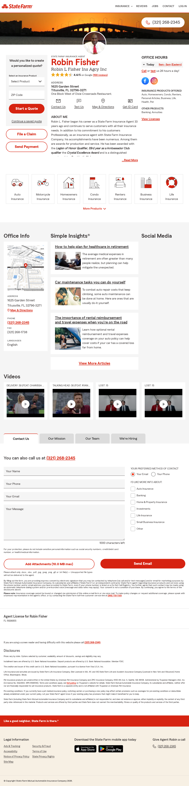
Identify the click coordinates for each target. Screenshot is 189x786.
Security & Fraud (41, 746)
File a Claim (26, 134)
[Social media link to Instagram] (154, 81)
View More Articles (94, 363)
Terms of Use (39, 751)
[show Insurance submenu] (131, 6)
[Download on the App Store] (85, 748)
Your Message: (15, 509)
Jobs (155, 6)
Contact (168, 6)
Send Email (143, 564)
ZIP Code (17, 94)
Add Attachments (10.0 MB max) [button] (49, 564)
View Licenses (151, 119)
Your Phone (13, 483)
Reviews (141, 6)
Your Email (12, 496)
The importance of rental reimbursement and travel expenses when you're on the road (91, 320)
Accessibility (10, 751)
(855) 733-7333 (115, 595)
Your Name (13, 471)
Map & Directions (21, 310)
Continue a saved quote (27, 121)
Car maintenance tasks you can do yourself (90, 282)
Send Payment (27, 147)
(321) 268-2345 (18, 322)
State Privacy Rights (43, 756)
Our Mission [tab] (56, 438)
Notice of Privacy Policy (16, 756)
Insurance (122, 6)
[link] (17, 6)
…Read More (130, 160)
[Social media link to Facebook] (145, 81)
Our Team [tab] (92, 438)
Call (144, 70)
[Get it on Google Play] (110, 748)
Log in (183, 6)
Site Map (8, 761)
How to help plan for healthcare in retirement (92, 247)
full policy (71, 683)
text (153, 70)
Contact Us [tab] (21, 438)
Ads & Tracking (12, 746)
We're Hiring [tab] (128, 438)
